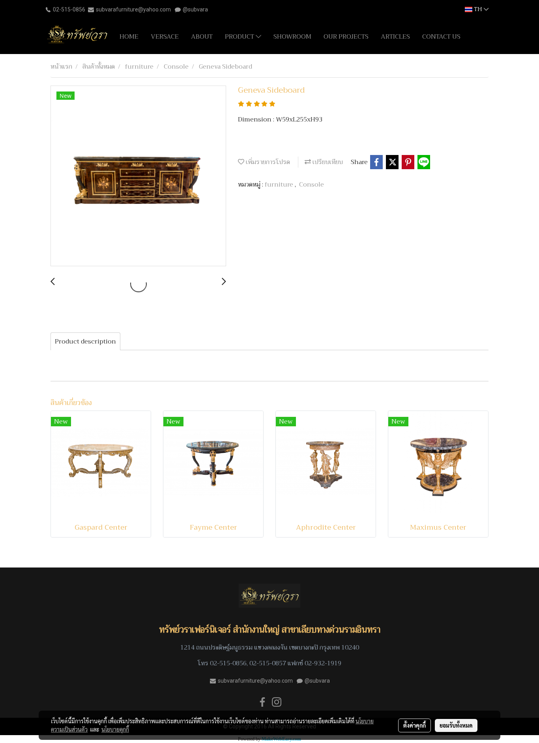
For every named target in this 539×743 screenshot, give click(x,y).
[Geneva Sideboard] (138, 176)
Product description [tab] (85, 341)
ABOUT (202, 36)
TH (478, 9)
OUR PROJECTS (346, 36)
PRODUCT (240, 36)
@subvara (195, 9)
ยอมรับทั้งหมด (456, 725)
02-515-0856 (69, 9)
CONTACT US (441, 36)
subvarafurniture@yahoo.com (133, 9)
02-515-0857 (267, 663)
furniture (280, 184)
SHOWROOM (292, 36)
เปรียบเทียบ (327, 162)
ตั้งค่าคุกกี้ (414, 725)
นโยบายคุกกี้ (115, 729)
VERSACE (165, 36)
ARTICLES (395, 36)
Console (311, 184)
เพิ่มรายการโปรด (267, 162)
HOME (129, 36)
